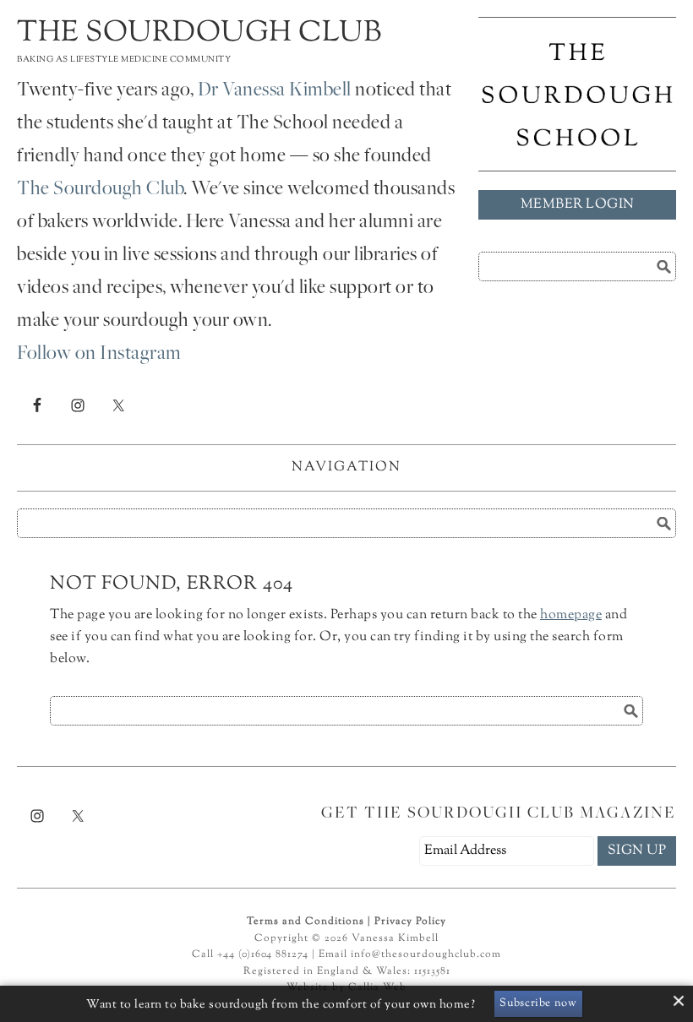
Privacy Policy (410, 921)
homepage (571, 615)
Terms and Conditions (305, 921)
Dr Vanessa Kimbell (275, 91)
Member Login (578, 205)
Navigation (346, 467)
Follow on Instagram (99, 355)
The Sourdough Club (199, 33)
